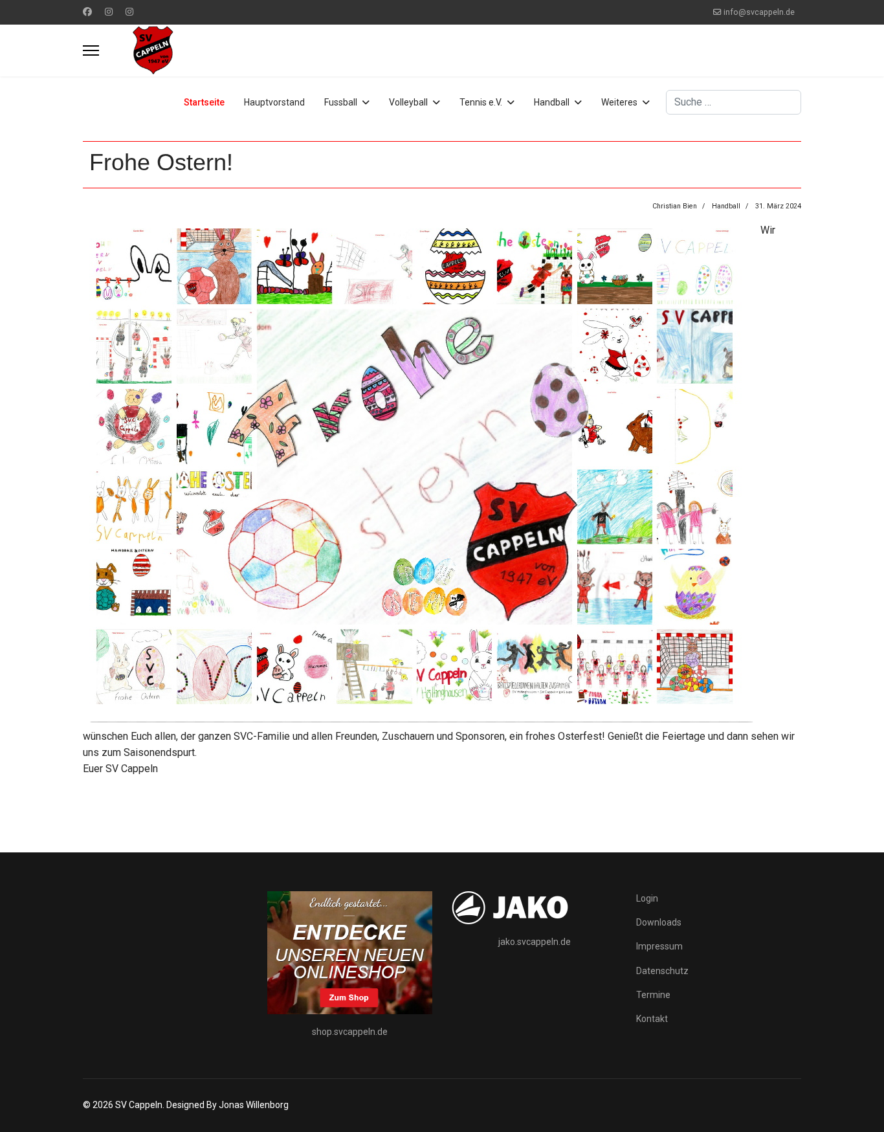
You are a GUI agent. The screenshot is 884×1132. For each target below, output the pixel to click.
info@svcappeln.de (759, 12)
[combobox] (733, 102)
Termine (653, 995)
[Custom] (129, 11)
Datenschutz (662, 971)
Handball (551, 102)
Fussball (340, 102)
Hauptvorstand (274, 102)
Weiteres (619, 102)
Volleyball (408, 102)
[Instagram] (109, 11)
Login (647, 898)
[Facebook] (87, 11)
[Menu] (91, 50)
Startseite (204, 102)
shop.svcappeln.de (350, 1032)
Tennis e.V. (480, 102)
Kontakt (652, 1019)
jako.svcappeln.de (534, 942)
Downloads (658, 922)
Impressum (659, 946)
